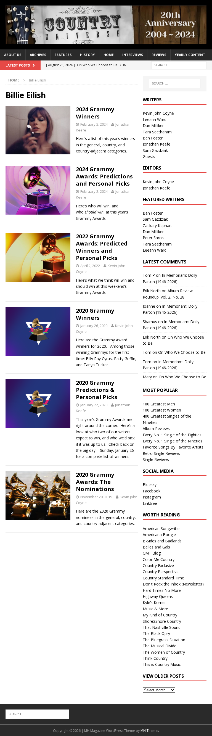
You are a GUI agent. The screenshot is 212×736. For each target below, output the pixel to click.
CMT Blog (152, 553)
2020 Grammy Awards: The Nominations (95, 482)
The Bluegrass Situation (164, 639)
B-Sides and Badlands (162, 541)
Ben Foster (153, 138)
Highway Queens (158, 596)
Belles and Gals (156, 547)
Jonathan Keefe (156, 144)
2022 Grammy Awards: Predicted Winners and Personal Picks (102, 247)
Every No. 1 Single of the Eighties (172, 434)
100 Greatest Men (159, 404)
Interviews (132, 54)
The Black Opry (156, 633)
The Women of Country (164, 652)
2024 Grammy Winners (95, 112)
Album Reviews (156, 428)
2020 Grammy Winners (95, 314)
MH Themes (150, 730)
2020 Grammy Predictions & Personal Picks (96, 390)
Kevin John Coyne (158, 113)
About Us (12, 54)
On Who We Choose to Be (182, 352)
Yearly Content (190, 54)
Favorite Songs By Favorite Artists (173, 447)
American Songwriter (161, 528)
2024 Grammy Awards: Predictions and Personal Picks (104, 176)
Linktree (150, 503)
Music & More (155, 608)
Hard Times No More (162, 590)
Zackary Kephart (157, 225)
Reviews (159, 54)
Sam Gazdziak (155, 150)
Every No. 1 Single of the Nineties (172, 441)
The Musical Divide (159, 645)
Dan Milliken (154, 125)
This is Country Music (162, 664)
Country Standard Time (163, 578)
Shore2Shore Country (162, 621)
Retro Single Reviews (161, 453)
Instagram (152, 497)
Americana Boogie (159, 534)
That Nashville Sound (162, 627)
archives (38, 54)
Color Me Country (158, 559)
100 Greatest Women (162, 410)
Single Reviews (156, 459)
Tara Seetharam (157, 131)
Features (63, 54)
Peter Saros (153, 237)
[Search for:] (178, 64)
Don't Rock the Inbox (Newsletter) (173, 584)
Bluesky (150, 484)
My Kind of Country (160, 615)
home (109, 54)
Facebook (151, 491)
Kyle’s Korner (154, 602)
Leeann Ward (154, 119)
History (87, 54)
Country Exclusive (158, 565)
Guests (149, 156)
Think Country (155, 658)
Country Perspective (161, 571)
